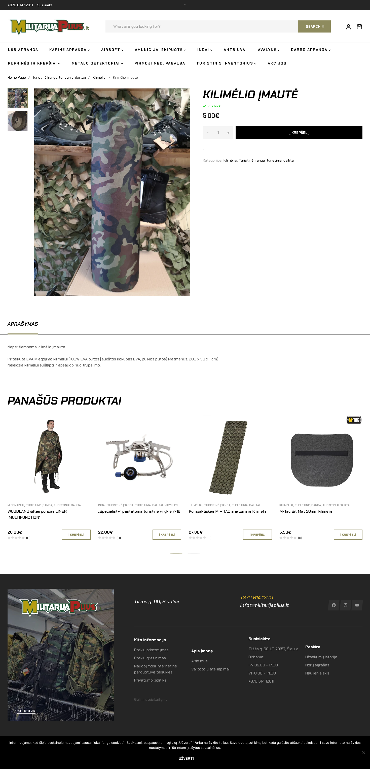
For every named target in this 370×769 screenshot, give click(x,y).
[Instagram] (345, 605)
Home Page (17, 77)
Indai (101, 505)
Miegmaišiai (16, 505)
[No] (363, 752)
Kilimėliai (99, 77)
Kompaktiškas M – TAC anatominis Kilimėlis (228, 511)
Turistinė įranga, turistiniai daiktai (59, 77)
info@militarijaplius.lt (264, 605)
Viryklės (171, 505)
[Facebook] (333, 605)
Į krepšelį (299, 132)
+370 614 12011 (256, 597)
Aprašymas (23, 324)
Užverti (186, 758)
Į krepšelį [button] (76, 535)
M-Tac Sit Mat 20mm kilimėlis (305, 511)
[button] (19, 92)
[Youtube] (357, 605)
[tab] (23, 324)
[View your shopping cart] (359, 27)
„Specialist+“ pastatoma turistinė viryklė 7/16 (139, 511)
